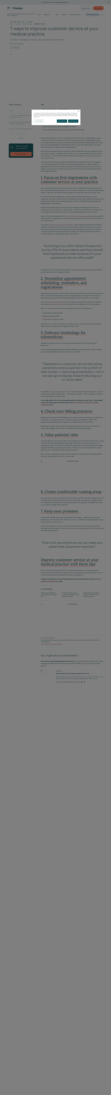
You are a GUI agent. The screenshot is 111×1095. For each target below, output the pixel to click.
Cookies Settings (38, 121)
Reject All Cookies (62, 121)
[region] (56, 117)
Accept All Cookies (73, 121)
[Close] (78, 111)
